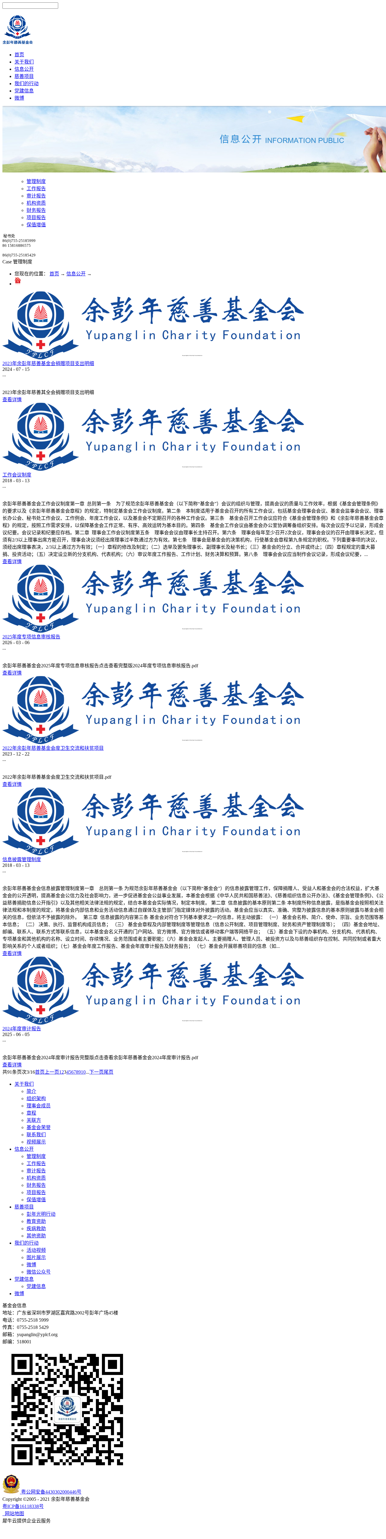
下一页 (96, 1072)
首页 (19, 54)
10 (83, 1072)
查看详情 (12, 399)
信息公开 (76, 273)
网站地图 (13, 1513)
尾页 (108, 1072)
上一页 (52, 1072)
